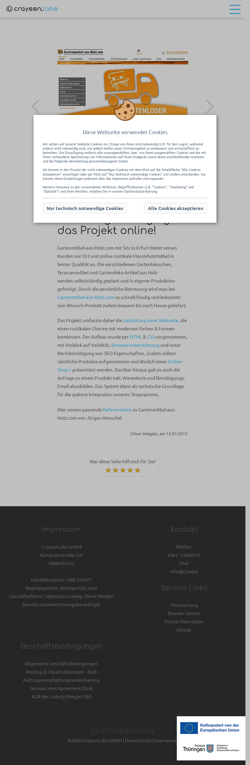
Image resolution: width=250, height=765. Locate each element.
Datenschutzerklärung (140, 191)
